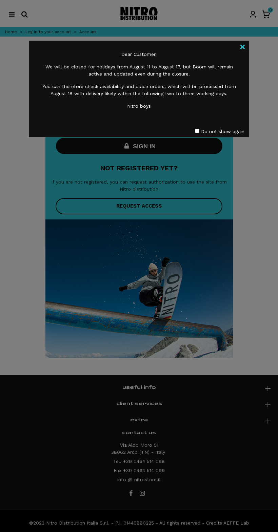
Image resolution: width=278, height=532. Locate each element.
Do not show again (221, 131)
